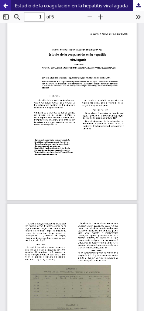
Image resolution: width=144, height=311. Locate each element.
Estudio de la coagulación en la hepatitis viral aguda (71, 5)
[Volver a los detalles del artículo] (5, 5)
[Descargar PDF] (138, 5)
